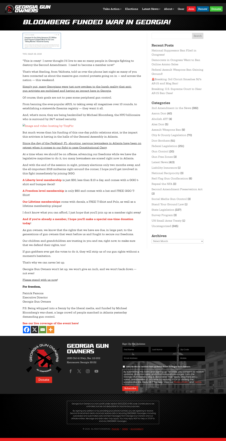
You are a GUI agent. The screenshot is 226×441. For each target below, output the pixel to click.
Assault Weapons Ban (166, 129)
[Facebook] (26, 329)
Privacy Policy (181, 382)
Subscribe (130, 388)
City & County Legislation (169, 135)
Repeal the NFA (162, 183)
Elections (131, 8)
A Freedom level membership (43, 190)
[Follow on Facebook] (70, 371)
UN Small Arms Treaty (167, 220)
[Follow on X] (79, 371)
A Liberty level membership (42, 180)
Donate (216, 8)
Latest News (150, 8)
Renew (202, 8)
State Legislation (163, 209)
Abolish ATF (160, 118)
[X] (34, 329)
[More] (50, 329)
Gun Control (160, 151)
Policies (115, 429)
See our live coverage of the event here (50, 323)
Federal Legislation (164, 146)
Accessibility (137, 429)
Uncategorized (161, 226)
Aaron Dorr (159, 113)
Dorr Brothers (161, 140)
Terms (197, 382)
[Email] (42, 329)
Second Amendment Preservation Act (177, 189)
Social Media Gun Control (169, 198)
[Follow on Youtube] (96, 371)
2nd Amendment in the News (171, 108)
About (168, 8)
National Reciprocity (166, 173)
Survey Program (162, 215)
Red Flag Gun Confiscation (170, 178)
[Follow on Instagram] (87, 371)
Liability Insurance (164, 167)
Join (191, 8)
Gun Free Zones (162, 156)
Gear (181, 8)
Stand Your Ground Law (168, 204)
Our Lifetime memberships (41, 201)
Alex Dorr (158, 124)
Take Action (111, 8)
